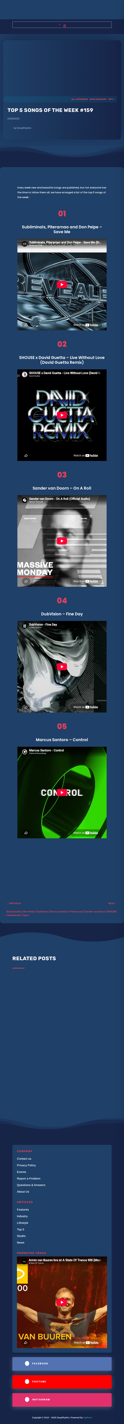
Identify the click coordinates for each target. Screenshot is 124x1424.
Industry (22, 1216)
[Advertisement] (55, 876)
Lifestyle (22, 1222)
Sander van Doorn (95, 911)
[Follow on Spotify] (71, 11)
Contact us (24, 1158)
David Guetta (13, 911)
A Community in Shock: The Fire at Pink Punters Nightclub (53, 1048)
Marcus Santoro (59, 911)
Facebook (40, 1363)
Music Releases (97, 99)
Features (23, 1209)
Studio (21, 1236)
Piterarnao (76, 911)
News (20, 1242)
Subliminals (14, 915)
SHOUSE (112, 911)
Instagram (41, 1399)
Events (21, 1171)
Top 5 (111, 99)
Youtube (39, 1381)
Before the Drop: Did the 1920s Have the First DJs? (48, 1017)
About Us (23, 1191)
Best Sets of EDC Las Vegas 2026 (36, 982)
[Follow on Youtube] (65, 11)
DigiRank (87, 1417)
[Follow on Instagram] (59, 11)
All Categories (79, 99)
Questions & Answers (31, 1185)
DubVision (42, 911)
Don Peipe (29, 911)
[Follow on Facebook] (53, 11)
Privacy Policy (26, 1165)
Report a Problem (28, 1178)
